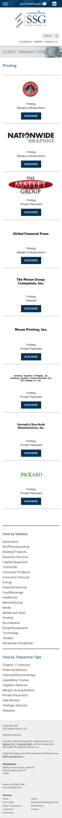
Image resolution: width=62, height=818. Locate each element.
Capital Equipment (15, 562)
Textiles (8, 638)
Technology (11, 633)
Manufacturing (13, 602)
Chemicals (10, 567)
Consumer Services (16, 577)
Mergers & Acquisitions (18, 690)
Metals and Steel (14, 613)
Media (7, 607)
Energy (7, 582)
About (34, 798)
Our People (25, 41)
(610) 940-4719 (14, 787)
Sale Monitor (11, 700)
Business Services (15, 557)
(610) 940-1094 (17, 784)
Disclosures (8, 812)
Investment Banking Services (44, 802)
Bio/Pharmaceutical (16, 546)
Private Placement (15, 695)
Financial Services (15, 587)
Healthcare (10, 597)
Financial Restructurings (19, 675)
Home (6, 798)
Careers (38, 41)
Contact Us (51, 41)
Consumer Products (16, 572)
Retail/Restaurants (15, 628)
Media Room (37, 805)
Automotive (10, 542)
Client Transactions (12, 805)
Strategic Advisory (15, 705)
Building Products (15, 552)
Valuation (9, 710)
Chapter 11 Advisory (16, 665)
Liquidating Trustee (16, 680)
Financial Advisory (15, 670)
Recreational (11, 623)
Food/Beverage (13, 592)
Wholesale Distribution (18, 643)
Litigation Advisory (15, 685)
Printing (8, 618)
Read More (31, 116)
